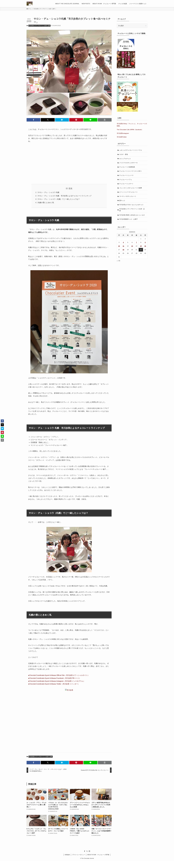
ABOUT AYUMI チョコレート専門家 (98, 854)
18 (123, 249)
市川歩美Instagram (123, 133)
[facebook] (84, 851)
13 (132, 246)
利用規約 (67, 854)
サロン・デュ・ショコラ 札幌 (48, 192)
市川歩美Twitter (122, 137)
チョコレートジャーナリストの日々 (130, 171)
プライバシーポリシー (78, 854)
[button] (33, 120)
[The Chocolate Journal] (30, 4)
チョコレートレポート (126, 183)
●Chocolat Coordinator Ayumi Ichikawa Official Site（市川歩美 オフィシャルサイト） (58, 675)
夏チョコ (122, 200)
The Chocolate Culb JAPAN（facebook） (130, 129)
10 (119, 246)
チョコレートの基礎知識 (127, 167)
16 (145, 246)
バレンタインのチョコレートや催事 (130, 188)
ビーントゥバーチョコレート (128, 192)
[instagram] (89, 851)
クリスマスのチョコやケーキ (128, 163)
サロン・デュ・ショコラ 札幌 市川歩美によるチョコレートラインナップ (64, 196)
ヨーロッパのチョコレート (127, 196)
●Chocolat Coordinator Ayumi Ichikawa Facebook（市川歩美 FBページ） (54, 678)
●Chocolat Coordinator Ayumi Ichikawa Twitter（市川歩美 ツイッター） (53, 684)
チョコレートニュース (126, 175)
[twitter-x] (87, 851)
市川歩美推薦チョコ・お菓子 (128, 219)
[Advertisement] (69, 163)
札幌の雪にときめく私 (46, 202)
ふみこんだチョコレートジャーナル (130, 150)
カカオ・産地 (123, 154)
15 (141, 246)
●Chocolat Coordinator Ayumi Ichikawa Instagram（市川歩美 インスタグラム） (56, 681)
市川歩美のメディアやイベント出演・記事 (39, 25)
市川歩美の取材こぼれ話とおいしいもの (132, 215)
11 (123, 246)
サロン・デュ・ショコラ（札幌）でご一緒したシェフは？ (59, 199)
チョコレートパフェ (125, 179)
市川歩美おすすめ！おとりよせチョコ (131, 204)
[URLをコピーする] (105, 120)
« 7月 (118, 261)
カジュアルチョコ (125, 158)
